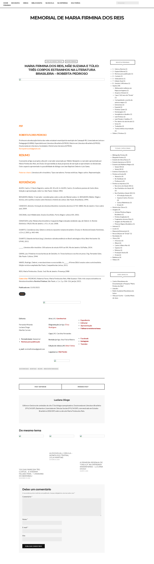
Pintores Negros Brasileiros (124, 224)
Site (23, 536)
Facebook (84, 338)
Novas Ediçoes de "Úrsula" (121, 233)
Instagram (84, 341)
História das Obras (119, 207)
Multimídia (75, 3)
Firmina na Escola (118, 174)
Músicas (117, 250)
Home (5, 3)
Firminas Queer (120, 109)
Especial (117, 107)
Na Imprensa (62, 3)
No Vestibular (119, 179)
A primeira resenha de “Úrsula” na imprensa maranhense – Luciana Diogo (91, 465)
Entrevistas (118, 105)
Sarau (116, 124)
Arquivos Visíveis (120, 93)
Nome (25, 519)
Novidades (116, 236)
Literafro (115, 288)
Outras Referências (123, 202)
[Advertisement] (77, 43)
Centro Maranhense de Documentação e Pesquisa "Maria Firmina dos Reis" (124, 283)
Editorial (84, 323)
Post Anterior (40, 387)
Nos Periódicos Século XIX (123, 193)
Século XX (118, 169)
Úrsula (119, 205)
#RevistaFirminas (51, 368)
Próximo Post (83, 387)
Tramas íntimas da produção (124, 128)
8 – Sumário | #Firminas (120, 83)
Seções (115, 86)
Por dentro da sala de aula (123, 121)
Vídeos (115, 260)
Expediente (85, 320)
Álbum (117, 243)
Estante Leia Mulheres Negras (122, 164)
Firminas (7, 5)
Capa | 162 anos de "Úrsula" (54, 61)
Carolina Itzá (61, 318)
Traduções (118, 126)
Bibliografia (37, 3)
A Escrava (118, 241)
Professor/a (118, 181)
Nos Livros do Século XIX (123, 186)
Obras (25, 3)
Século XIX (118, 167)
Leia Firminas (119, 117)
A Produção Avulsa (123, 195)
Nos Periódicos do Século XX (124, 188)
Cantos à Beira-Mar (121, 245)
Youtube (84, 344)
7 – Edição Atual (118, 81)
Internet (115, 226)
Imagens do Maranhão (122, 222)
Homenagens (119, 112)
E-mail (25, 527)
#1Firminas (24, 368)
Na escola (50, 3)
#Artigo (33, 368)
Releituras (116, 257)
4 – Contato (116, 76)
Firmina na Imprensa (119, 183)
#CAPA (40, 368)
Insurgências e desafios (122, 114)
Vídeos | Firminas (118, 133)
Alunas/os (118, 176)
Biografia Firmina (118, 157)
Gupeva (117, 248)
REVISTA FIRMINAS (71, 61)
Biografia (15, 3)
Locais (115, 229)
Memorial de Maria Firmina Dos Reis (77, 18)
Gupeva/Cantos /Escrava (125, 198)
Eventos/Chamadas (119, 171)
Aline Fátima (70, 346)
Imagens (115, 210)
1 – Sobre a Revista (119, 69)
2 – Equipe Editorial (119, 71)
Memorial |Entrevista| (120, 231)
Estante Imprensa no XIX (121, 162)
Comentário (27, 497)
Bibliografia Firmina (119, 155)
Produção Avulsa (120, 252)
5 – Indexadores (118, 79)
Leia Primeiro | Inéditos (122, 119)
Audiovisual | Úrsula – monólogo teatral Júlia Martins (60, 455)
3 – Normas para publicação (122, 74)
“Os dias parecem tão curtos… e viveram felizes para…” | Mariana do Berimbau (31, 472)
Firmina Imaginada (121, 217)
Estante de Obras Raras (120, 160)
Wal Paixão (63, 352)
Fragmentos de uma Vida (123, 219)
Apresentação (86, 326)
